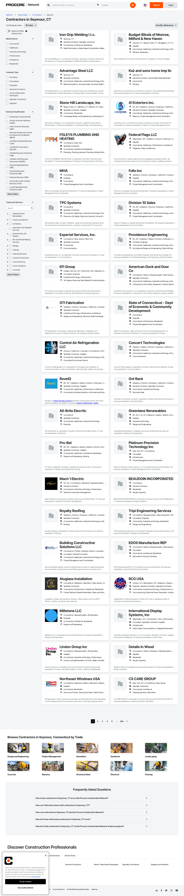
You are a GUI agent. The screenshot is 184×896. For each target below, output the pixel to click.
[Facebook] (161, 890)
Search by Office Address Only (18, 32)
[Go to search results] (31, 208)
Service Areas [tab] (70, 855)
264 (121, 721)
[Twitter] (166, 890)
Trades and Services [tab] (52, 855)
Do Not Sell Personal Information (78, 889)
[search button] (133, 5)
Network (33, 5)
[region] (25, 873)
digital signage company (62, 401)
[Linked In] (157, 890)
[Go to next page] (127, 721)
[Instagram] (171, 890)
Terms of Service (59, 889)
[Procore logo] (15, 5)
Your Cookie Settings (25, 887)
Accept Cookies (25, 881)
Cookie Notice (35, 876)
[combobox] (115, 5)
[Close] (46, 855)
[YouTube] (176, 890)
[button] (7, 43)
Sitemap (94, 889)
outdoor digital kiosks (84, 403)
